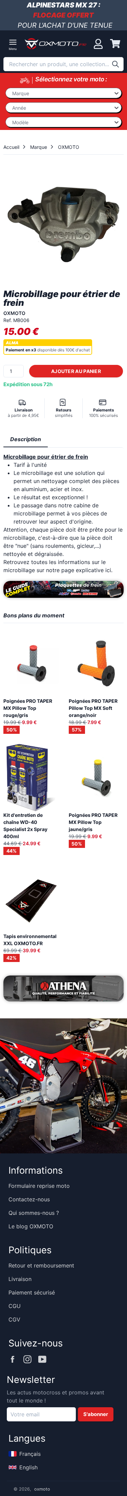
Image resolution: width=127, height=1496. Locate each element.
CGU (14, 1306)
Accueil (11, 147)
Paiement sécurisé (31, 1292)
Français (30, 1453)
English (28, 1467)
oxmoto (42, 1489)
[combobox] (63, 64)
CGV (14, 1319)
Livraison (19, 1279)
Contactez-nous (29, 1199)
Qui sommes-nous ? (33, 1212)
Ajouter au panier (76, 371)
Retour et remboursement (41, 1265)
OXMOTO (68, 147)
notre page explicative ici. (79, 570)
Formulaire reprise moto (39, 1185)
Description (25, 439)
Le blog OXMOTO (30, 1226)
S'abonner (95, 1414)
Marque (38, 147)
